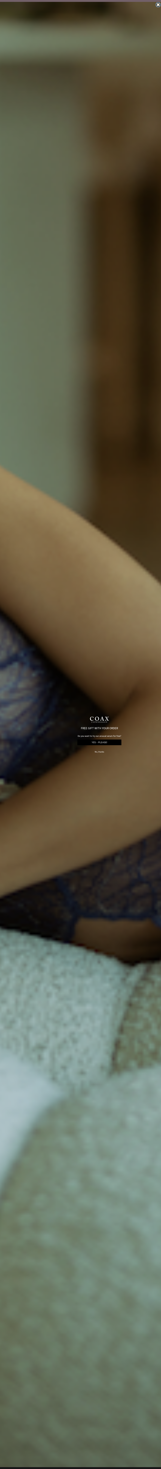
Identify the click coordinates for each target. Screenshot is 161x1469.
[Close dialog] (158, 5)
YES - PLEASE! (99, 742)
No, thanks (99, 751)
